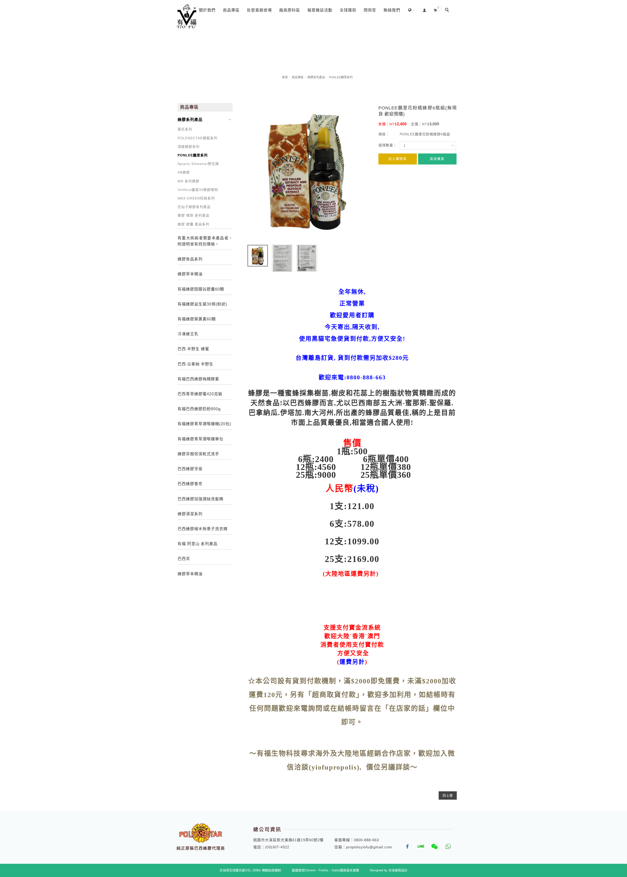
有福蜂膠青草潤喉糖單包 (200, 439)
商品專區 (231, 10)
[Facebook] (405, 846)
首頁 (285, 77)
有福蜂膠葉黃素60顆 (197, 319)
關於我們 (207, 10)
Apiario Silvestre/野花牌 (198, 164)
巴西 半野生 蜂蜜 (193, 349)
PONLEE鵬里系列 (341, 77)
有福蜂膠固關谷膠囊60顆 (201, 289)
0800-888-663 (366, 840)
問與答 (370, 10)
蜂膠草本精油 (190, 274)
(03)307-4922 (277, 847)
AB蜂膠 (184, 172)
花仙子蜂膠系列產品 (194, 207)
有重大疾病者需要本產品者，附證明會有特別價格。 (205, 241)
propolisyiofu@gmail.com (369, 847)
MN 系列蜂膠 (188, 181)
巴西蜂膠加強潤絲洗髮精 (200, 499)
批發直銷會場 (259, 10)
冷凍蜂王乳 (188, 334)
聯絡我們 (392, 10)
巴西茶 (184, 559)
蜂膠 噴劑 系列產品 (193, 215)
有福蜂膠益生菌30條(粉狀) (202, 304)
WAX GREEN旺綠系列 (196, 198)
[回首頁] (187, 16)
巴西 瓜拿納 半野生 (195, 364)
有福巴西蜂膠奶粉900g (199, 409)
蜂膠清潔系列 (190, 514)
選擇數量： (387, 145)
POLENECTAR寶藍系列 (197, 138)
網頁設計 (401, 870)
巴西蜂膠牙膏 (190, 469)
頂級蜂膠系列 (189, 147)
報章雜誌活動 (319, 10)
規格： (383, 134)
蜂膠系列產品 (316, 77)
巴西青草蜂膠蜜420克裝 (200, 394)
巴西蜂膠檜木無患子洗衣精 (203, 529)
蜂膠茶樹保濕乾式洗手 (198, 454)
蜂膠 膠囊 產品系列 (193, 224)
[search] (447, 10)
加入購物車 (397, 159)
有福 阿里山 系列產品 (197, 544)
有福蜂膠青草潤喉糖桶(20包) (204, 424)
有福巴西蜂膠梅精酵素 (198, 379)
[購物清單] (435, 10)
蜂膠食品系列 (190, 259)
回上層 (448, 795)
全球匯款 (348, 10)
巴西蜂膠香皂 (190, 484)
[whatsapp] (446, 846)
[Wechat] (432, 846)
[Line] (419, 846)
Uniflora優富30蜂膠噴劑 (198, 190)
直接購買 (437, 159)
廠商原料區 (289, 10)
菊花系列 (185, 129)
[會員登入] (424, 10)
